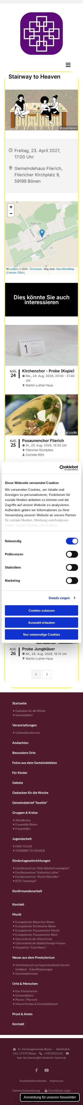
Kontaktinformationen (33, 1080)
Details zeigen (59, 598)
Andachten (20, 743)
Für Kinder (19, 773)
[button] (41, 65)
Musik (16, 914)
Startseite (19, 703)
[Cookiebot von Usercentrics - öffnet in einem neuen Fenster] (59, 468)
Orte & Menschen (25, 983)
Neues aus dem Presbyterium (33, 957)
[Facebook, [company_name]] (36, 1070)
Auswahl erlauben (41, 622)
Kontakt (18, 904)
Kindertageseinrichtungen (31, 860)
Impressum (56, 1080)
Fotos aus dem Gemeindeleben (34, 763)
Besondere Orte (24, 753)
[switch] (72, 554)
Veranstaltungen (24, 725)
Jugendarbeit (22, 839)
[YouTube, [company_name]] (46, 1070)
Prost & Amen (22, 1014)
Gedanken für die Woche (30, 793)
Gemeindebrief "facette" (29, 802)
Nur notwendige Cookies (41, 634)
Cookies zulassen (42, 610)
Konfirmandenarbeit (27, 891)
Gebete (17, 783)
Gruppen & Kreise (25, 812)
